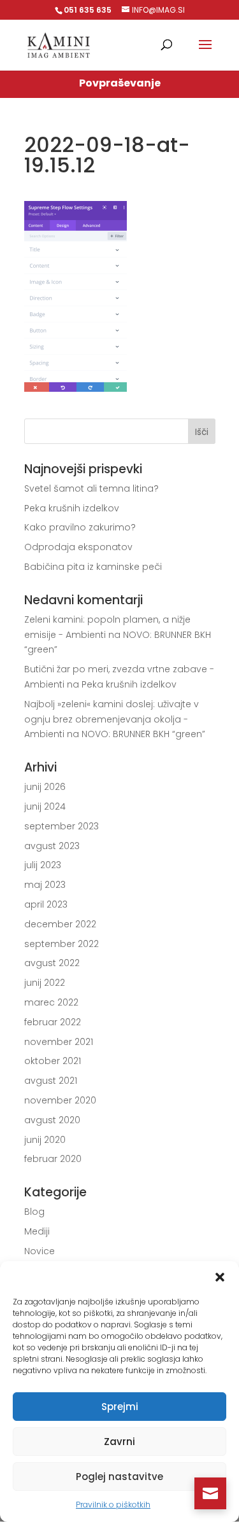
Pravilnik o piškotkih (113, 1504)
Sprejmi (119, 1406)
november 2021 (58, 1041)
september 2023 (61, 826)
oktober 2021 (52, 1061)
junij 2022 (44, 982)
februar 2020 (53, 1158)
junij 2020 (45, 1139)
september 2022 (61, 943)
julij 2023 (42, 865)
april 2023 (46, 904)
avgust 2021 (50, 1080)
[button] (220, 1277)
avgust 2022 (52, 963)
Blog (34, 1211)
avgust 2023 (52, 846)
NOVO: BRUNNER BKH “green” (143, 734)
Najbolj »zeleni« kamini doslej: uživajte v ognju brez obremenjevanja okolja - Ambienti (111, 719)
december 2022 (60, 924)
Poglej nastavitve (119, 1476)
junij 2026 (45, 786)
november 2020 (60, 1100)
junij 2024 (45, 806)
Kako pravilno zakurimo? (80, 527)
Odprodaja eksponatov (78, 547)
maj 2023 (45, 884)
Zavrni (119, 1441)
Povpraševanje (120, 83)
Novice (39, 1251)
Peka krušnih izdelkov (71, 508)
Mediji (37, 1231)
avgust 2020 (52, 1120)
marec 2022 (51, 1002)
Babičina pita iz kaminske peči (93, 566)
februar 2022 (52, 1022)
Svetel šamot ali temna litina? (91, 488)
